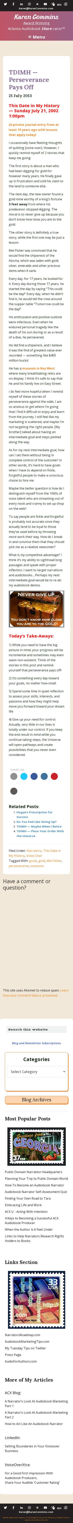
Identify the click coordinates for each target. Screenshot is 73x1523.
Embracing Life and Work (23, 1205)
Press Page (13, 1355)
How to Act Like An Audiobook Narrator (34, 1424)
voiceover (37, 866)
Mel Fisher (54, 861)
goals (33, 861)
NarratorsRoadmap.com (22, 1335)
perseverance (19, 866)
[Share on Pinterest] (54, 779)
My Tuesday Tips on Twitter (25, 1348)
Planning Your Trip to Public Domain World (36, 1178)
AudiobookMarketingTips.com (27, 1341)
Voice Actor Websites (47, 1518)
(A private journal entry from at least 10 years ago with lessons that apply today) (34, 130)
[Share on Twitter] (23, 779)
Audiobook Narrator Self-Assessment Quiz (36, 1192)
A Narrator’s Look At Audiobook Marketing (36, 1401)
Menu (39, 37)
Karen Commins (36, 17)
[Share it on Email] (13, 779)
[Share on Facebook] (34, 779)
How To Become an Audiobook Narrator (34, 1185)
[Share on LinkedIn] (44, 779)
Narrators (34, 851)
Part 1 (9, 1406)
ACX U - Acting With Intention (26, 1211)
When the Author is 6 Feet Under (29, 1229)
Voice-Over (34, 856)
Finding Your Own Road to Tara (28, 1198)
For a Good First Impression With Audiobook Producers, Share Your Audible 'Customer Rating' (32, 1478)
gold (42, 861)
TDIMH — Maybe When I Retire (39, 826)
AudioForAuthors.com (21, 1361)
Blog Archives (36, 1100)
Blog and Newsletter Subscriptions (36, 1043)
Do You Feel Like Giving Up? (37, 822)
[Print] (13, 793)
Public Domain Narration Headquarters (33, 1172)
